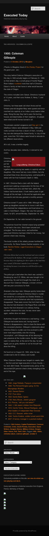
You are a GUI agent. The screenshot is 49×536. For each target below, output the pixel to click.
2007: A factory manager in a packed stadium (25, 419)
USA (24, 431)
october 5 (33, 434)
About (14, 36)
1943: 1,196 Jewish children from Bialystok (24, 405)
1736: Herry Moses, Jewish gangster (22, 399)
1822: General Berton (16, 391)
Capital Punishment (28, 424)
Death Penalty (22, 426)
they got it (36, 125)
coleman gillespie (22, 434)
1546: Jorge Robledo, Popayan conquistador (24, 383)
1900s (39, 431)
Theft (20, 431)
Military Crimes (28, 429)
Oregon (38, 429)
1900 (34, 431)
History (19, 429)
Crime (14, 426)
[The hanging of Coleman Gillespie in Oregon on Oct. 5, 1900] (25, 377)
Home (6, 36)
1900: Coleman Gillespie (14, 55)
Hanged (13, 429)
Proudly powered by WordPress (24, 531)
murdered (17, 83)
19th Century (16, 424)
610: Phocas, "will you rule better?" (21, 402)
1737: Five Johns (14, 394)
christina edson (9, 434)
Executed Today (16, 15)
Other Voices (8, 431)
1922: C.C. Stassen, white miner (20, 413)
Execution (32, 426)
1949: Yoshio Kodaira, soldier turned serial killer (26, 416)
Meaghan (28, 62)
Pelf (15, 431)
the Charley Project (33, 67)
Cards (22, 36)
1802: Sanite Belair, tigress (18, 396)
